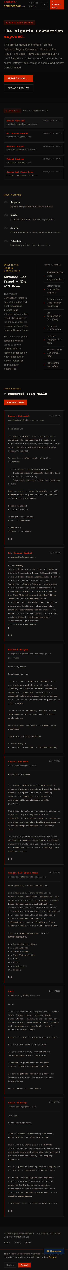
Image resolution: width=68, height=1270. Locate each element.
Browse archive (18, 88)
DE (44, 4)
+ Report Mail (15, 402)
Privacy (17, 1242)
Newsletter (55, 1251)
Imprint (7, 1242)
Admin (28, 1242)
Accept (24, 1265)
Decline (10, 1265)
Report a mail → (18, 78)
